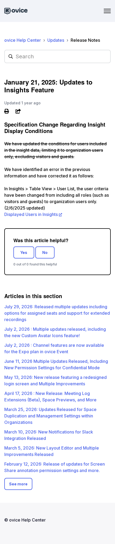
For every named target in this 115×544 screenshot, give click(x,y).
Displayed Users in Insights (31, 214)
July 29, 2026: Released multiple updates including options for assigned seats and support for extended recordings (57, 313)
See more (18, 484)
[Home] (16, 11)
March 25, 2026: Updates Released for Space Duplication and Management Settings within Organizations (50, 416)
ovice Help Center (22, 40)
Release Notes (85, 40)
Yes (23, 252)
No (45, 252)
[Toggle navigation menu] (107, 11)
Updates (55, 40)
